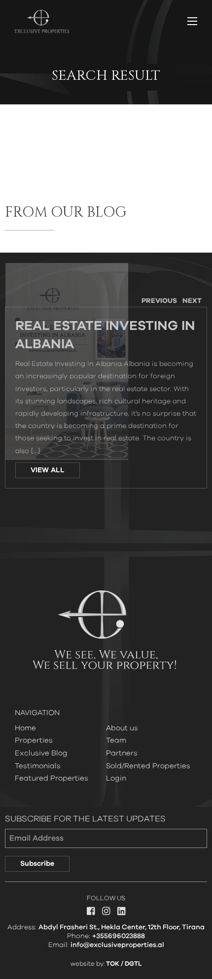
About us (122, 728)
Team (116, 740)
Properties (34, 740)
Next (192, 300)
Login (116, 778)
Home (25, 728)
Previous (159, 300)
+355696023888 (118, 936)
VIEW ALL (48, 470)
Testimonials (38, 766)
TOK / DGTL (124, 964)
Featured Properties (51, 778)
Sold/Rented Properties (148, 766)
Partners (122, 753)
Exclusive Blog (41, 753)
